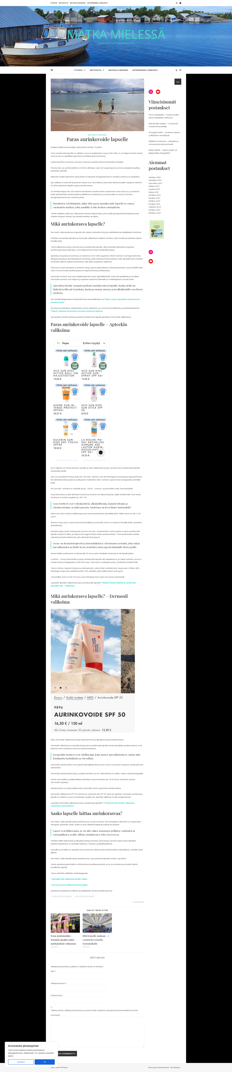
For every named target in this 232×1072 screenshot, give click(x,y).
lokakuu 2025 (154, 186)
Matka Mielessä (116, 34)
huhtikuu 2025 (154, 201)
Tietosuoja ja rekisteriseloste (158, 1067)
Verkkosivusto (56, 995)
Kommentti (55, 1015)
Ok (45, 1062)
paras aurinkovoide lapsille (84, 896)
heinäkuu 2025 (155, 195)
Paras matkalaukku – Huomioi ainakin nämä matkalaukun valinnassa (63, 939)
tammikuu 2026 (155, 180)
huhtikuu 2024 (154, 210)
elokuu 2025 (154, 192)
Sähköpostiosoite (59, 983)
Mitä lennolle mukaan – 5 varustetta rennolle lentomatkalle (96, 939)
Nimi (53, 971)
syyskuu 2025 (154, 189)
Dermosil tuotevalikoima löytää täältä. (70, 885)
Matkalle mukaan (77, 3)
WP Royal (64, 1067)
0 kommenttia (138, 902)
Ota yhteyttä (174, 1067)
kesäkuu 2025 (154, 198)
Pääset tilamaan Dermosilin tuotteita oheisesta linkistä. (77, 311)
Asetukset (21, 1062)
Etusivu (54, 3)
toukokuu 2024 (155, 207)
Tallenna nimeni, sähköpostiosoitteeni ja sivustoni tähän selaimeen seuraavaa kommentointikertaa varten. (94, 1010)
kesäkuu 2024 (154, 204)
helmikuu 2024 (155, 213)
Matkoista (63, 3)
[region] (31, 1054)
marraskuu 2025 (155, 183)
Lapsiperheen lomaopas (97, 3)
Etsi (177, 82)
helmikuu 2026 (155, 177)
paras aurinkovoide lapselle (61, 896)
